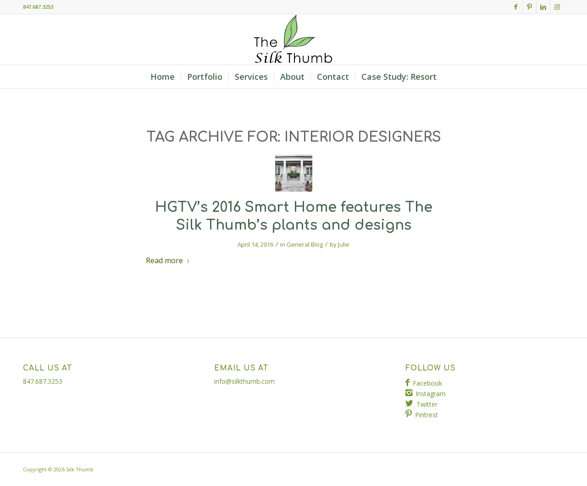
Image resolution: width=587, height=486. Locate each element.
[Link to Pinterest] (529, 7)
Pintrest (426, 414)
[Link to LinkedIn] (543, 7)
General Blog (305, 244)
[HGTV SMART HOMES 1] (293, 173)
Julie (343, 244)
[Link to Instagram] (557, 7)
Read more (164, 260)
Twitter (426, 404)
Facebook (427, 383)
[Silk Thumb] (293, 39)
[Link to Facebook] (515, 7)
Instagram (430, 393)
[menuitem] (162, 76)
